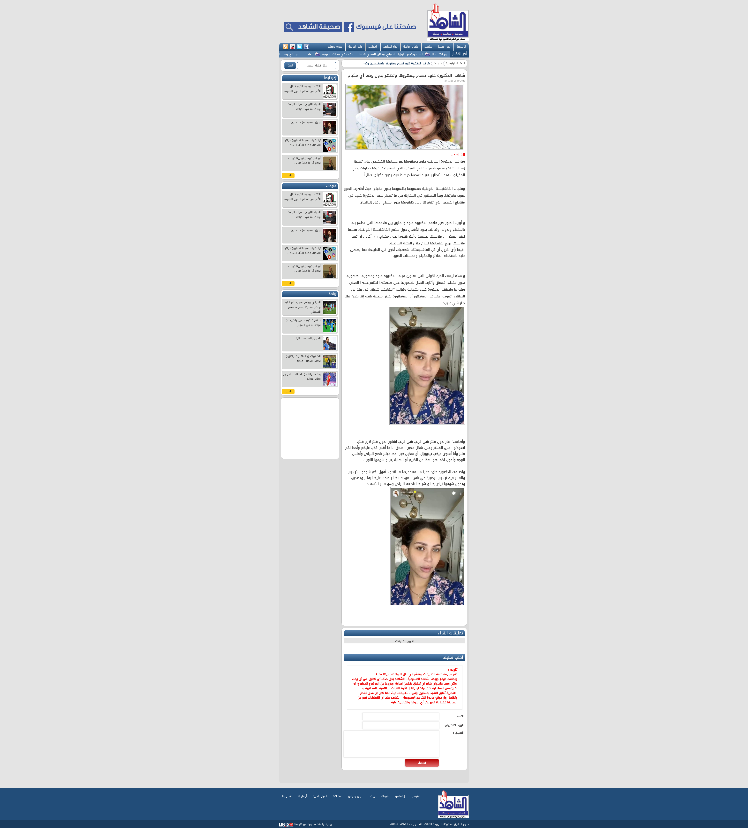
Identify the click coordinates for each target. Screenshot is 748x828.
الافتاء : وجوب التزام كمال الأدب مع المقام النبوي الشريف (302, 89)
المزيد (288, 175)
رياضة (372, 796)
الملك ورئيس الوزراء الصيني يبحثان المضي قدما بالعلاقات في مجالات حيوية (406, 54)
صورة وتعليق (334, 46)
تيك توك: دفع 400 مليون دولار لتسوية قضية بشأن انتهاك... (303, 143)
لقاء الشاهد (390, 46)
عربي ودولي (355, 796)
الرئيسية (461, 46)
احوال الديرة (320, 796)
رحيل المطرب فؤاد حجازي (306, 122)
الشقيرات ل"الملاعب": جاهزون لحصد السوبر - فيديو (303, 359)
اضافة (422, 763)
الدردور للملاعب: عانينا (308, 338)
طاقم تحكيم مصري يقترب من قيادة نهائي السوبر (303, 323)
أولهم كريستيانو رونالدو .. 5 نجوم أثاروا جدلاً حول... (304, 160)
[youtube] (292, 47)
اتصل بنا (287, 796)
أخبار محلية (444, 46)
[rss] (285, 47)
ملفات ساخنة (410, 46)
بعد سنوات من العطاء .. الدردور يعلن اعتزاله (302, 376)
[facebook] (306, 47)
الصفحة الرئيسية (455, 63)
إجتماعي (400, 796)
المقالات (373, 46)
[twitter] (299, 47)
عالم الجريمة (355, 46)
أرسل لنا (302, 796)
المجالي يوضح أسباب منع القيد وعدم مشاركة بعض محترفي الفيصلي (302, 307)
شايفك (428, 46)
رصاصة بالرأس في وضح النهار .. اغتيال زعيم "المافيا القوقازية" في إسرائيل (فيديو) (291, 54)
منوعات (438, 63)
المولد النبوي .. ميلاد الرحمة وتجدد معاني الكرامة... (304, 107)
